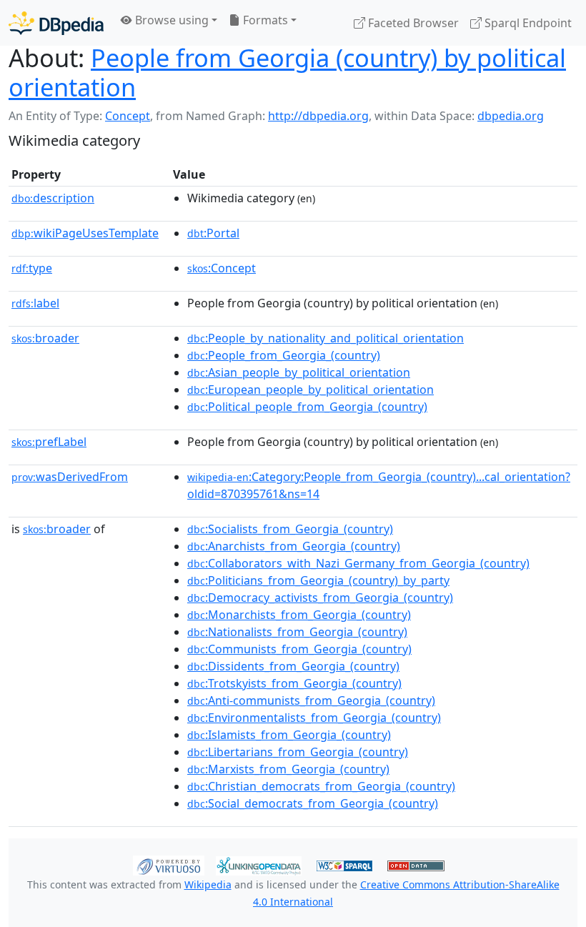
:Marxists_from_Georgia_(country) (288, 769)
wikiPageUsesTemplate (85, 233)
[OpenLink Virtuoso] (168, 865)
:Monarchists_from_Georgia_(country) (299, 615)
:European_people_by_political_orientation (310, 389)
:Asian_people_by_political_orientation (298, 372)
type (31, 268)
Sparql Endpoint (527, 23)
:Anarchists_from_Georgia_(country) (293, 546)
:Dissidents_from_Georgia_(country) (293, 666)
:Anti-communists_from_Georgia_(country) (311, 700)
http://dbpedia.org (318, 116)
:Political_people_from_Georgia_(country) (307, 407)
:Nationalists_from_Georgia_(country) (297, 632)
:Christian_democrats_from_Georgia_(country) (321, 786)
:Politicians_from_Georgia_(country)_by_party (318, 580)
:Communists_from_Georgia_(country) (299, 649)
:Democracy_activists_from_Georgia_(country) (320, 597)
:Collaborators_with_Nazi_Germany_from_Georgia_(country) (358, 563)
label (35, 303)
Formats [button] (264, 20)
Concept (127, 116)
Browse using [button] (170, 20)
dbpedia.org (510, 116)
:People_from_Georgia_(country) (283, 355)
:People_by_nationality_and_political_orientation (325, 338)
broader (45, 338)
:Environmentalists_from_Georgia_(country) (314, 717)
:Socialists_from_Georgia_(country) (290, 529)
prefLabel (48, 442)
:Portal (213, 233)
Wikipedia (208, 884)
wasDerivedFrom (69, 477)
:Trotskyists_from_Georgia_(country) (294, 683)
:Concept (221, 268)
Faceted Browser (412, 23)
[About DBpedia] (56, 22)
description (52, 198)
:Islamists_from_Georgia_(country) (289, 735)
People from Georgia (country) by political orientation (287, 72)
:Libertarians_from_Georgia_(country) (297, 752)
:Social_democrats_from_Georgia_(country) (312, 803)
